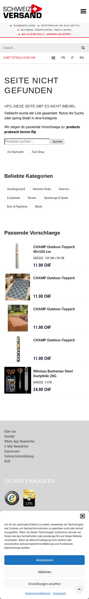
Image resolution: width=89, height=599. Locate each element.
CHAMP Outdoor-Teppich (54, 278)
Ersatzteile (13, 198)
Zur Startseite (15, 152)
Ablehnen (44, 572)
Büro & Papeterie (17, 206)
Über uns (10, 431)
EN (82, 57)
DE (53, 57)
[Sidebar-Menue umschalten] (44, 63)
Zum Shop (38, 152)
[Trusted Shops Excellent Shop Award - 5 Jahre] (29, 498)
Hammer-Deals (42, 189)
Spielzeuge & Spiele (56, 198)
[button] (82, 516)
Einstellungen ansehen (44, 584)
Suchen (57, 141)
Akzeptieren (44, 560)
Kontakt (9, 436)
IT (72, 57)
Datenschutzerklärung (38, 593)
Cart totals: (19, 57)
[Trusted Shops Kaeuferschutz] (11, 498)
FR (63, 57)
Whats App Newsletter (19, 441)
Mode (38, 206)
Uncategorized (16, 189)
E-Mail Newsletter (16, 446)
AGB (7, 461)
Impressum (59, 593)
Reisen (32, 198)
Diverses (64, 189)
